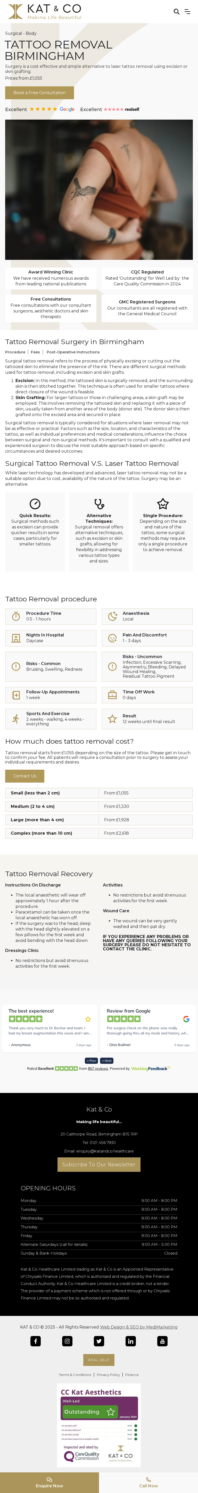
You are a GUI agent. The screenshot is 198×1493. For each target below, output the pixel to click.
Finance (132, 1375)
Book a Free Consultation (39, 92)
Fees (35, 352)
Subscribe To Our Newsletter (99, 1164)
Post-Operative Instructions (73, 352)
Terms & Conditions (75, 1375)
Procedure (15, 352)
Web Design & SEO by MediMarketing (139, 1327)
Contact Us (24, 776)
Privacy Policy (109, 1375)
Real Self (99, 1360)
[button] (187, 11)
